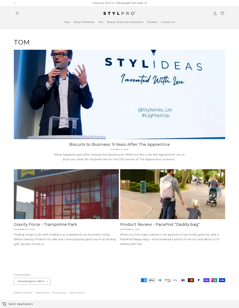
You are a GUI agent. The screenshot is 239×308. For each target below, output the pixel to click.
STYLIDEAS (26, 293)
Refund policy (42, 293)
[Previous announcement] (15, 3)
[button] (17, 13)
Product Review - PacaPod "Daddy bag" (160, 224)
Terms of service (77, 293)
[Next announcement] (224, 3)
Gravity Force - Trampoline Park (45, 224)
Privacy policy (59, 293)
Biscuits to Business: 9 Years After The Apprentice (119, 144)
